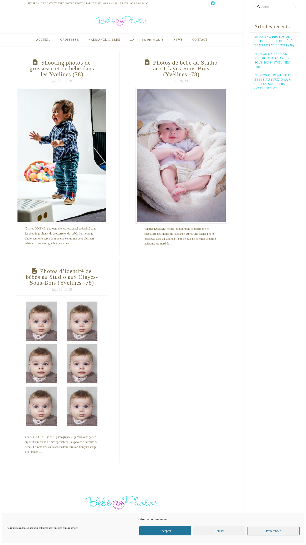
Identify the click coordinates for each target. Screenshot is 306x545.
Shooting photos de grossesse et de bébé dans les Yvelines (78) (62, 68)
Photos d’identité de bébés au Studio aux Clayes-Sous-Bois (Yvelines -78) (62, 277)
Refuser (219, 531)
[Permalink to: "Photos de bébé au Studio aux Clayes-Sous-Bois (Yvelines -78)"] (181, 155)
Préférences (273, 531)
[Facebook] (212, 3)
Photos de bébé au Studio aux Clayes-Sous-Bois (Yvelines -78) (185, 68)
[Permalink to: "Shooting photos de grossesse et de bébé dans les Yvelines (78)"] (61, 155)
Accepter (165, 531)
